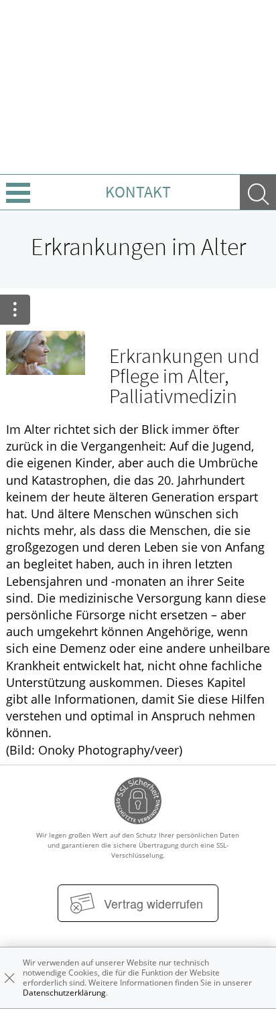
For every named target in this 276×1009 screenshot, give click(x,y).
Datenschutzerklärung (64, 992)
